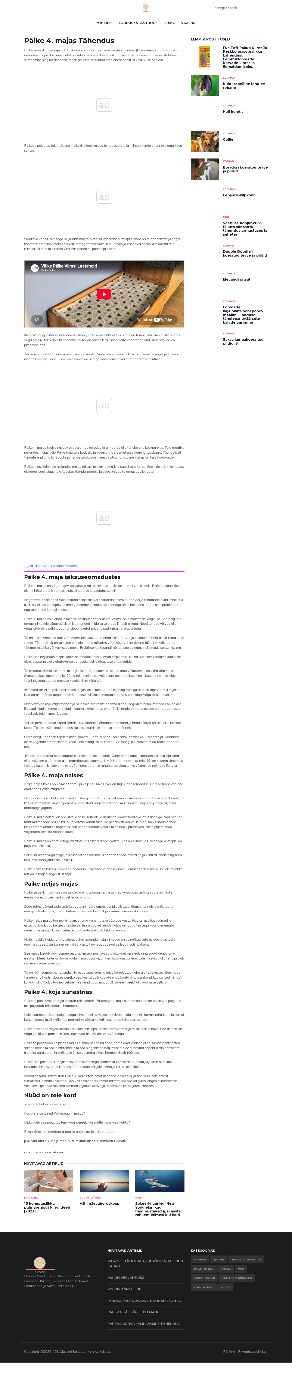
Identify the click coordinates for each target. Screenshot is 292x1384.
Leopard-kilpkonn (239, 195)
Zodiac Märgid (52, 1152)
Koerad (228, 161)
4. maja (47, 50)
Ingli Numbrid (203, 1268)
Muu (226, 216)
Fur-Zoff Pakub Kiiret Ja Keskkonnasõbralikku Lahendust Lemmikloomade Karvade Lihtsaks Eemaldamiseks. (245, 57)
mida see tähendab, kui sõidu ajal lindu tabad (145, 1263)
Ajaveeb (218, 1259)
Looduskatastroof (138, 23)
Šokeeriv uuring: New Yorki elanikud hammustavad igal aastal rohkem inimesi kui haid (158, 1209)
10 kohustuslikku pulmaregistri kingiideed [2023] (47, 1207)
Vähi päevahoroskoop (99, 1204)
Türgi (169, 23)
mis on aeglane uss (126, 1277)
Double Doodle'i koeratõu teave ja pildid (245, 253)
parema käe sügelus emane (133, 1312)
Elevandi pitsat (236, 279)
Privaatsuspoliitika (246, 1259)
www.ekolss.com (101, 1351)
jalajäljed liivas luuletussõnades (52, 565)
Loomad (229, 77)
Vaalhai (188, 23)
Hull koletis (233, 112)
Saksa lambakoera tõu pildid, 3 (243, 341)
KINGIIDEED (31, 1197)
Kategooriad (224, 8)
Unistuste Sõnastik (237, 1277)
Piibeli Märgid (203, 1287)
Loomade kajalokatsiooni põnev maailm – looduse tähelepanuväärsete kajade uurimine (243, 314)
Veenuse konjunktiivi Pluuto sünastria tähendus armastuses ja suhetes (245, 228)
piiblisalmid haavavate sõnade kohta (144, 1301)
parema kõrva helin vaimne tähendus (144, 1323)
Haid (138, 1197)
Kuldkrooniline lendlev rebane (244, 86)
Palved (226, 1268)
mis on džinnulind (125, 1289)
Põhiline (104, 23)
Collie (228, 140)
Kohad (225, 1287)
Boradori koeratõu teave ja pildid (245, 169)
